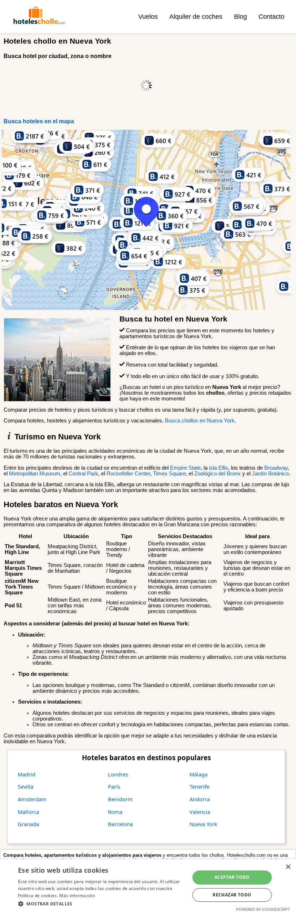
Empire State (185, 468)
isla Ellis (218, 468)
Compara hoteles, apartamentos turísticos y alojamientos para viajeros (82, 855)
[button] (101, 903)
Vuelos (148, 16)
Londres (118, 774)
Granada (28, 824)
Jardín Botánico (270, 474)
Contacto (271, 16)
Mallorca (28, 811)
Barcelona (120, 824)
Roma (115, 811)
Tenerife (199, 786)
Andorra (200, 799)
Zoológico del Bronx (217, 474)
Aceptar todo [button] (232, 877)
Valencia (200, 811)
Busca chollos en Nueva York (200, 421)
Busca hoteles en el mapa (39, 121)
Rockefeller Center (128, 474)
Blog (240, 16)
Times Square (169, 474)
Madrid (26, 774)
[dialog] (148, 886)
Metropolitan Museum (34, 474)
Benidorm (120, 799)
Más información (77, 895)
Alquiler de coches (195, 16)
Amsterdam (32, 799)
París (114, 786)
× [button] (288, 867)
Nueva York (203, 824)
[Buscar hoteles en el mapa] (146, 308)
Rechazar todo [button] (232, 895)
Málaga (199, 774)
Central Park (83, 474)
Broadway (276, 468)
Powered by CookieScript (263, 909)
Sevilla (25, 786)
